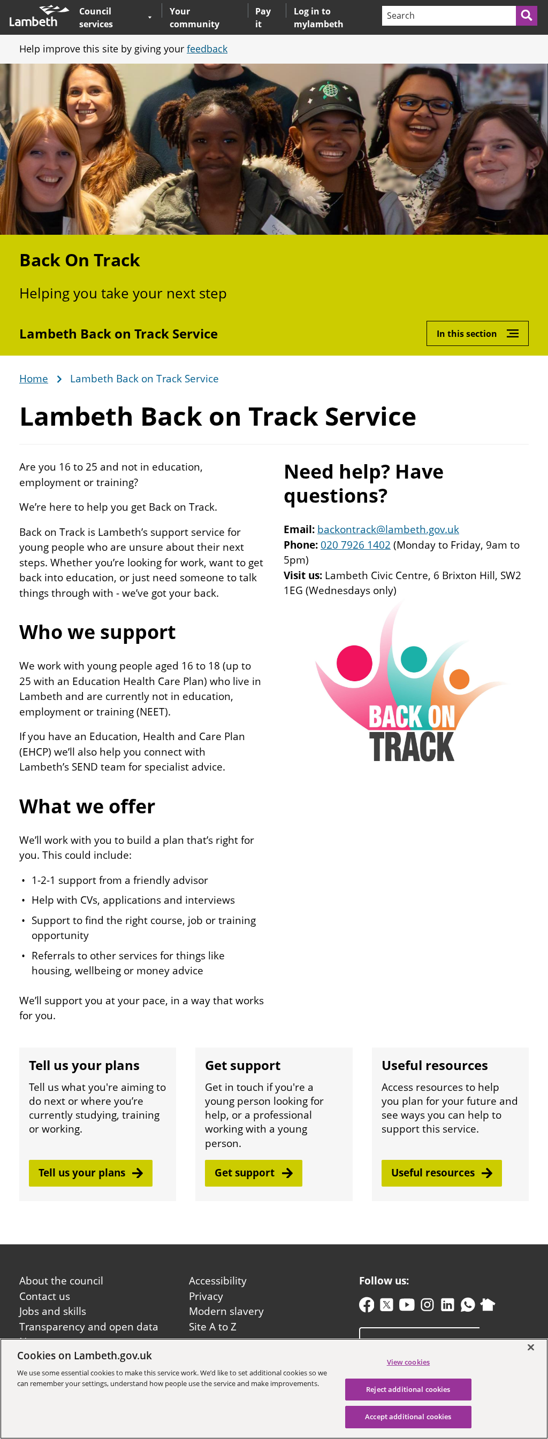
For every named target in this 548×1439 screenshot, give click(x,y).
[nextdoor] (488, 1307)
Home (33, 379)
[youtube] (407, 1307)
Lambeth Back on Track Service (118, 334)
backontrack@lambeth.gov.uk (388, 529)
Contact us (44, 1296)
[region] (274, 1388)
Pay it (263, 17)
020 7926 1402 (356, 545)
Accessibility (218, 1281)
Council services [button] (111, 17)
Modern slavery (226, 1311)
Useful (434, 1173)
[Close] (531, 1347)
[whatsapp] (468, 1307)
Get (246, 1173)
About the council (61, 1281)
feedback (207, 48)
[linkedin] (447, 1307)
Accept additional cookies (408, 1416)
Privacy (206, 1296)
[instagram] (427, 1307)
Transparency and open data (88, 1327)
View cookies (408, 1362)
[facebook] (367, 1307)
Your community (194, 17)
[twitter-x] (386, 1307)
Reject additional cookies (408, 1389)
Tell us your (83, 1173)
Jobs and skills (52, 1311)
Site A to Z (213, 1327)
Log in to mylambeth (319, 17)
